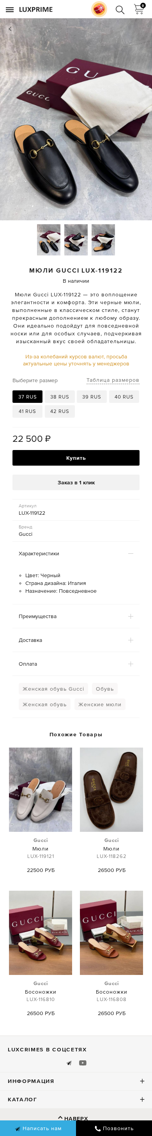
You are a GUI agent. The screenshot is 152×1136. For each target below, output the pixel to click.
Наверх (76, 1118)
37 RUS (27, 396)
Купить (76, 458)
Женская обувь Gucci (53, 689)
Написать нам (41, 1128)
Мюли (40, 848)
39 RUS (91, 396)
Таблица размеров (113, 380)
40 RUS (124, 396)
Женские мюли (100, 704)
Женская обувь (45, 704)
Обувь (105, 689)
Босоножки (41, 991)
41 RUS (27, 411)
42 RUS (59, 411)
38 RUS (59, 396)
